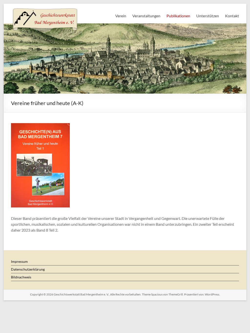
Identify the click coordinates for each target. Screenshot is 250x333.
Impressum (19, 261)
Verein (120, 15)
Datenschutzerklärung (28, 269)
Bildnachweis (21, 277)
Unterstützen (207, 15)
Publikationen (178, 15)
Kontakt (232, 15)
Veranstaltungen (146, 15)
